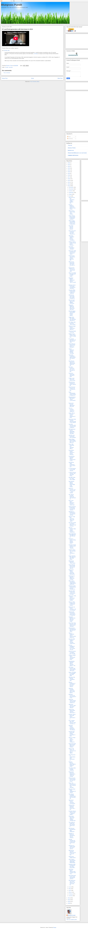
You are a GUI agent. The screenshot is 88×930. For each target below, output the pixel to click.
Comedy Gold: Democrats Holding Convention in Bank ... (72, 733)
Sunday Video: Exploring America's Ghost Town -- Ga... (72, 807)
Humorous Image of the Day (72, 332)
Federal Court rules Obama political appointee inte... (72, 258)
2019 (69, 173)
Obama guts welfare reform (72, 857)
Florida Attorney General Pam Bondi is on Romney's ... (72, 345)
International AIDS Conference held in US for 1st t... (72, 464)
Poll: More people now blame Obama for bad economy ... (72, 524)
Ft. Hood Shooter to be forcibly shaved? (72, 469)
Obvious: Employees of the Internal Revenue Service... (72, 684)
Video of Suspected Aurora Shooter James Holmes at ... (72, 635)
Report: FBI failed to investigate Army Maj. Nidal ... (72, 674)
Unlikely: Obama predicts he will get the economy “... (72, 243)
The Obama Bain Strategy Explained (72, 769)
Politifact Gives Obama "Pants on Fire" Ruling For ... (72, 335)
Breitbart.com (71, 150)
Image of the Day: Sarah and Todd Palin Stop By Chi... (72, 319)
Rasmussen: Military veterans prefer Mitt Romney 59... (72, 572)
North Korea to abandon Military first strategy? (72, 577)
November (71, 189)
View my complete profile (71, 919)
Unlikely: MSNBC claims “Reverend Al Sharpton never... (72, 657)
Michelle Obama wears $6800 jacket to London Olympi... (72, 313)
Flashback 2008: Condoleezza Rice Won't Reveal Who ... (72, 866)
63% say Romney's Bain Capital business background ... (72, 530)
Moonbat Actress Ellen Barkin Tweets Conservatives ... (72, 399)
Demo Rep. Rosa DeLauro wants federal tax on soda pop (72, 624)
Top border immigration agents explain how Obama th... (72, 357)
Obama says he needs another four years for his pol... (72, 779)
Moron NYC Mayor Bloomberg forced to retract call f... (72, 502)
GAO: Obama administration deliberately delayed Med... (72, 861)
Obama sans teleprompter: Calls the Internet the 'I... (72, 711)
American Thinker (72, 147)
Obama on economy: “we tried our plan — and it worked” (72, 490)
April (70, 890)
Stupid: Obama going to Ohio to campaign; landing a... (72, 217)
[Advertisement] (72, 40)
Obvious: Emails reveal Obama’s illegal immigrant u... (72, 739)
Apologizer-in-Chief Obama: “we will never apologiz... (72, 513)
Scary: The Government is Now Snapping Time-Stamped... (72, 785)
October (71, 190)
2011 (69, 897)
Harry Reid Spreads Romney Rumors (71, 227)
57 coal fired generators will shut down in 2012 (72, 340)
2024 (69, 166)
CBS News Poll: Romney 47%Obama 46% (72, 679)
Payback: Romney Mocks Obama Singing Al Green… (72, 764)
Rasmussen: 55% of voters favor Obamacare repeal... (72, 252)
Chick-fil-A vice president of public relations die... (72, 384)
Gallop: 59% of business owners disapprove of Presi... (72, 415)
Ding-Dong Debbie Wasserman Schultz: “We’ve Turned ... (72, 280)
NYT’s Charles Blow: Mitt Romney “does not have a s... (72, 722)
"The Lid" (70, 145)
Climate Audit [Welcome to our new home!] (77, 152)
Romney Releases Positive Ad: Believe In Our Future (72, 207)
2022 (69, 169)
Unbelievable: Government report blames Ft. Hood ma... (72, 613)
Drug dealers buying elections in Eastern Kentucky (71, 452)
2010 (69, 899)
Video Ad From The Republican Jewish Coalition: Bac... (72, 200)
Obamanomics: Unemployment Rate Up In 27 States (72, 629)
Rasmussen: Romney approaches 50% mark (72, 405)
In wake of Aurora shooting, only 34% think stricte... (72, 474)
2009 (69, 901)
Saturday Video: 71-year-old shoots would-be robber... (72, 592)
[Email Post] (21, 65)
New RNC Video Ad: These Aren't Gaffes (72, 478)
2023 (69, 168)
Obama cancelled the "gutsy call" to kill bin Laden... (72, 274)
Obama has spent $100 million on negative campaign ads (72, 818)
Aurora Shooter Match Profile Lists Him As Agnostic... (72, 566)
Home (32, 78)
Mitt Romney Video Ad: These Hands (72, 562)
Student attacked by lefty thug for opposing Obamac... (72, 508)
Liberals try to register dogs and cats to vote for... (72, 847)
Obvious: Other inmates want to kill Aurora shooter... (72, 603)
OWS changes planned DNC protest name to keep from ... (72, 222)
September (71, 192)
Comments (70, 138)
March (70, 892)
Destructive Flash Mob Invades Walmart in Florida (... (72, 745)
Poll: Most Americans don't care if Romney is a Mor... (72, 369)
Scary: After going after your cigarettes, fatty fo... (71, 446)
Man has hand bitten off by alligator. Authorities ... (72, 302)
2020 (69, 171)
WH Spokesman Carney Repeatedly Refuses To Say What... (72, 431)
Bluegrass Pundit (11, 4)
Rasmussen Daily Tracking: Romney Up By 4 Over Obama (72, 421)
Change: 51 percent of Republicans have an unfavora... (72, 835)
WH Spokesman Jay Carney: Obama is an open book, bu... (72, 882)
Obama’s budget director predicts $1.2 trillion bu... (72, 328)
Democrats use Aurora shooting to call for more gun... (72, 608)
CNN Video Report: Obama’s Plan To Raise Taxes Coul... (72, 871)
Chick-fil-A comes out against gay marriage (72, 652)
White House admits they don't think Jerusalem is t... (72, 264)
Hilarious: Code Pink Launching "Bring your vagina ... (72, 518)
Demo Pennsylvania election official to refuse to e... (72, 394)
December (71, 187)
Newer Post (4, 78)
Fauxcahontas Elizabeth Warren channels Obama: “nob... (72, 663)
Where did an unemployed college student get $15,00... (72, 582)
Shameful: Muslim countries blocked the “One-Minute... (72, 727)
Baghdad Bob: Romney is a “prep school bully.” (72, 269)
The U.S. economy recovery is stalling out (71, 410)
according (35, 53)
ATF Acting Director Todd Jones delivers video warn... (72, 669)
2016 (69, 178)
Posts (69, 136)
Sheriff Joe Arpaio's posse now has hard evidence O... (72, 701)
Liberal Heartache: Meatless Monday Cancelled (71, 351)
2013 (69, 183)
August (70, 194)
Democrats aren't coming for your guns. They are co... (72, 232)
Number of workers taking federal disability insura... (72, 541)
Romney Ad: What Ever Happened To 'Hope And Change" (72, 774)
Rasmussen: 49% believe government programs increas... (72, 598)
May (70, 888)
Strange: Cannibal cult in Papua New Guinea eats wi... (72, 841)
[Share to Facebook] (27, 65)
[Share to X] (25, 65)
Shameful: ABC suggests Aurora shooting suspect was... (72, 641)
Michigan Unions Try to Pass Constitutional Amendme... (72, 287)
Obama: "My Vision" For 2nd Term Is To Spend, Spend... (72, 750)
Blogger (54, 927)
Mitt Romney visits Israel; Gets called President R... (72, 296)
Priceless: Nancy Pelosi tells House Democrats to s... (72, 716)
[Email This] (23, 65)
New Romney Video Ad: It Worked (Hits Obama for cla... (72, 363)
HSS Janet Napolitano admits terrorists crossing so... (72, 238)
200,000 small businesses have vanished (72, 436)
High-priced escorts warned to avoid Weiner (72, 802)
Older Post (60, 78)
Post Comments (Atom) (34, 81)
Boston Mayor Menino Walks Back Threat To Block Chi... (72, 441)
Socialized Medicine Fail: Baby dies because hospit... (72, 619)
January (71, 895)
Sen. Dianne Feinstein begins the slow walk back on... (72, 496)
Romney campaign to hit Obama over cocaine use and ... (72, 647)
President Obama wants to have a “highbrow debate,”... (72, 813)
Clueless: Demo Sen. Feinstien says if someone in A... (72, 552)
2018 (69, 175)
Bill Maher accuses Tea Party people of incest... (72, 696)
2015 (69, 180)
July (70, 196)
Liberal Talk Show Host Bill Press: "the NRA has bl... (72, 535)
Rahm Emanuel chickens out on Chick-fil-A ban (72, 389)
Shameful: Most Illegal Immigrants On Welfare (72, 791)
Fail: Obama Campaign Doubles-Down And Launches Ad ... (72, 796)
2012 (69, 185)
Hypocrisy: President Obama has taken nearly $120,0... (72, 690)
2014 (69, 182)
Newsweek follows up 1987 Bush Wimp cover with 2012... (72, 307)
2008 (69, 903)
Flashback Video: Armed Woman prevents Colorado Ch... (72, 587)
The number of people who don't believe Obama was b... (72, 824)
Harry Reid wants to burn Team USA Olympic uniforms (72, 877)
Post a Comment (7, 72)
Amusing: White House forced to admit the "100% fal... (72, 292)
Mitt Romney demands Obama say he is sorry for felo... (72, 852)
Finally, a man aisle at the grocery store (72, 379)
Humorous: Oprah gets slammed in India (71, 375)
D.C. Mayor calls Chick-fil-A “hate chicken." (72, 323)
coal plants (11, 67)
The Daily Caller (6, 50)
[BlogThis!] (24, 65)
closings (6, 67)
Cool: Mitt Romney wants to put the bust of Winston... (72, 426)
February (71, 893)
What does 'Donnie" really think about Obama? (72, 706)
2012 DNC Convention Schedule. (71, 248)
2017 (69, 176)
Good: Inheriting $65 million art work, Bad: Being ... (72, 557)
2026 (69, 162)
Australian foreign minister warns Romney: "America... (72, 546)
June (70, 886)
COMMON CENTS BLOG (73, 155)
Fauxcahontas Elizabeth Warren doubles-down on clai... (72, 458)
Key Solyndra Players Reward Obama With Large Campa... (72, 484)
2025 (69, 164)
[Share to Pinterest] (28, 65)
